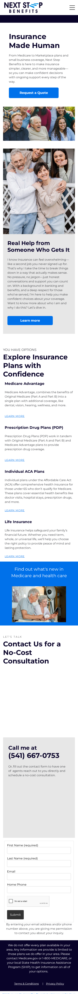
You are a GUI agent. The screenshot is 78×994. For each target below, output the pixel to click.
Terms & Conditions (26, 983)
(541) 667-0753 (33, 755)
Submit (15, 914)
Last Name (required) (22, 858)
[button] (72, 7)
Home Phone (16, 884)
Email (11, 871)
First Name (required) (22, 845)
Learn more (15, 416)
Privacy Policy (55, 983)
